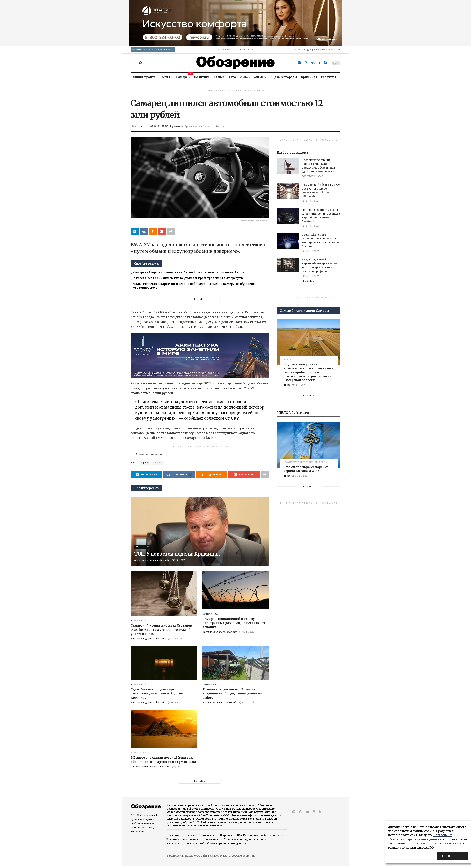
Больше (199, 299)
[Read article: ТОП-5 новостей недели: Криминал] (200, 531)
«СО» (244, 77)
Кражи (145, 462)
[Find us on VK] (313, 63)
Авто (232, 77)
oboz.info (136, 126)
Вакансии (173, 843)
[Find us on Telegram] (299, 63)
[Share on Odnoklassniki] (153, 231)
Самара (183, 76)
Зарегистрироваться (321, 49)
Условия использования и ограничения (192, 839)
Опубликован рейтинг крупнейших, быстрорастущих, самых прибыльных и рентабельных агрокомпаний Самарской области (308, 372)
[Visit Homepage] (235, 63)
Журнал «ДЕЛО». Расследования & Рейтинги (249, 835)
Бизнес (219, 77)
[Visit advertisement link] (235, 23)
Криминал (309, 77)
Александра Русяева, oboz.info (152, 560)
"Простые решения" (242, 855)
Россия (165, 77)
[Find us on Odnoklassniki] (319, 63)
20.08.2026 (175, 702)
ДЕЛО (286, 385)
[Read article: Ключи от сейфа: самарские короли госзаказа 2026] (308, 445)
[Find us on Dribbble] (306, 63)
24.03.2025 (300, 385)
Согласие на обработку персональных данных (215, 843)
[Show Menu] (132, 63)
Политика (202, 77)
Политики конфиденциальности (434, 843)
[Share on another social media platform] (171, 231)
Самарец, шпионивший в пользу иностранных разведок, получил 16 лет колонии (233, 623)
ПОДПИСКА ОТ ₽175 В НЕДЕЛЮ (154, 49)
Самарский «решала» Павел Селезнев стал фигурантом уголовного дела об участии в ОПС (161, 630)
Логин (301, 49)
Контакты (208, 835)
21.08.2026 (180, 560)
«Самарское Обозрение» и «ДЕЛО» (305, 462)
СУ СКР (158, 462)
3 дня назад (311, 201)
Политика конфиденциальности (245, 839)
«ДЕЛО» (260, 77)
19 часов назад (313, 176)
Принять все (453, 856)
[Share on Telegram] (135, 231)
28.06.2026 (300, 476)
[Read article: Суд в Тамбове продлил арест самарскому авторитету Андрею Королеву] (164, 663)
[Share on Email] (162, 231)
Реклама (190, 835)
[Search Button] (140, 62)
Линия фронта (144, 77)
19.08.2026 (179, 766)
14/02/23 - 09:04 (158, 126)
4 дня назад (312, 251)
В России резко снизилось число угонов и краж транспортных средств (188, 278)
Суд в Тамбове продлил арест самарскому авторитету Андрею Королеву (157, 693)
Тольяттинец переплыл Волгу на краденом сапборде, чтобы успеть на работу (232, 693)
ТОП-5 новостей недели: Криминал (177, 554)
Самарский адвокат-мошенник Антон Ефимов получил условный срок (188, 272)
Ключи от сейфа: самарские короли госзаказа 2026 (305, 469)
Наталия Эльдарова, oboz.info (148, 638)
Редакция (328, 77)
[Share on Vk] (144, 231)
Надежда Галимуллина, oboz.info (150, 766)
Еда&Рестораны (284, 77)
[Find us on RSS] (325, 63)
